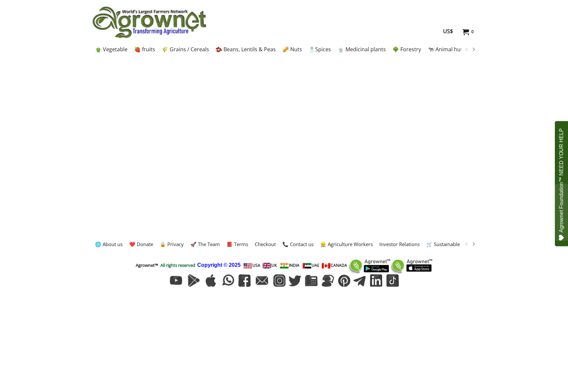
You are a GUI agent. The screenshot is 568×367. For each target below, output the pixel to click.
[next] (473, 50)
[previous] (467, 50)
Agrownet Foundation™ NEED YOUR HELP (561, 180)
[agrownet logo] (149, 22)
